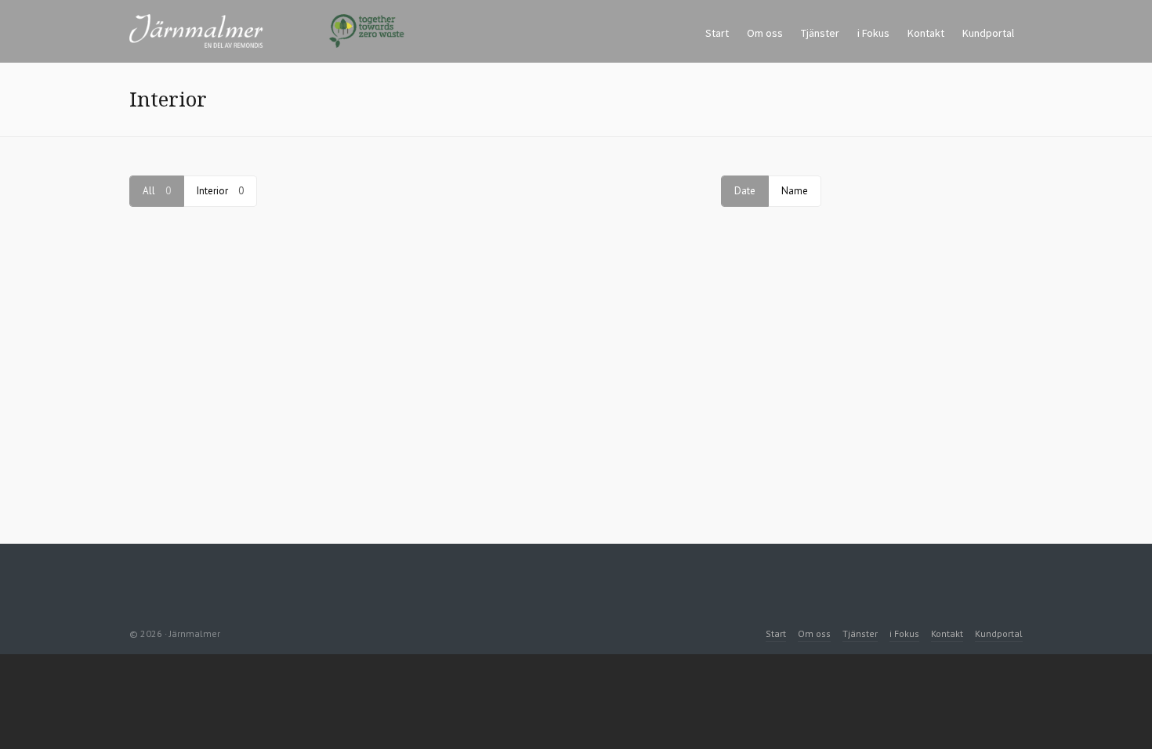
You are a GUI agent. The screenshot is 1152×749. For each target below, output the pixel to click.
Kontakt (947, 633)
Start (776, 633)
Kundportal (999, 633)
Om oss (814, 633)
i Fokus (904, 633)
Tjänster (860, 633)
